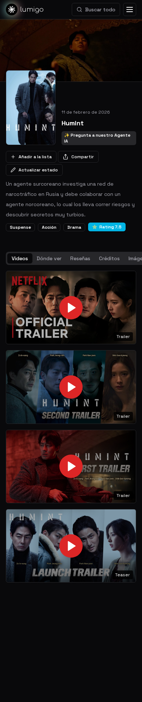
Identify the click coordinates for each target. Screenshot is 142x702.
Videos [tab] (20, 258)
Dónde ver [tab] (49, 258)
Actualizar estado (38, 170)
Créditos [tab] (109, 258)
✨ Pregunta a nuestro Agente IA (97, 138)
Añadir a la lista (35, 157)
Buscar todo (100, 9)
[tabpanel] (71, 427)
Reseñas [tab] (80, 258)
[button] (71, 307)
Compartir (82, 157)
